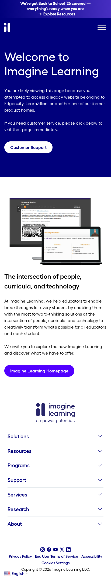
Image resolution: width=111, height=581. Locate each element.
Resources (20, 451)
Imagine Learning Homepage (39, 370)
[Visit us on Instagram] (42, 549)
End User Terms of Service (56, 556)
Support (17, 480)
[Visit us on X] (62, 549)
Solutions (18, 436)
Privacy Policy (20, 556)
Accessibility (91, 556)
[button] (99, 438)
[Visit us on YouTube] (55, 549)
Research (18, 509)
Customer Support (28, 147)
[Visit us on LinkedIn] (68, 549)
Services (17, 495)
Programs (19, 465)
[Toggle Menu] (102, 27)
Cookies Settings (55, 563)
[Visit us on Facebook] (49, 549)
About (15, 524)
